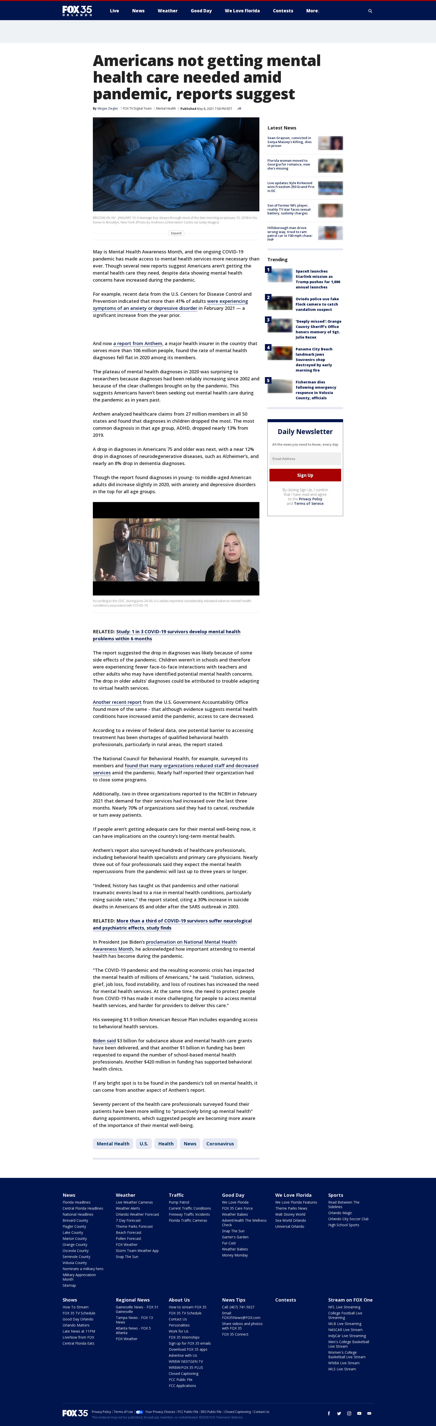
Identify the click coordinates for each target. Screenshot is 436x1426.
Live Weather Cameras (134, 1202)
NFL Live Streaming (344, 1307)
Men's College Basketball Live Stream (348, 1344)
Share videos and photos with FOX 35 (242, 1326)
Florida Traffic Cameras (188, 1220)
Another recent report (117, 702)
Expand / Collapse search (370, 11)
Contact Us (178, 1319)
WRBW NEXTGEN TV (186, 1361)
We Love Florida (235, 1202)
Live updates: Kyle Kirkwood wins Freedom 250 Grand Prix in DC (290, 187)
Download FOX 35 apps (188, 1349)
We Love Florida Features (296, 1202)
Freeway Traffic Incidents (189, 1214)
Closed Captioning (183, 1373)
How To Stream (76, 1307)
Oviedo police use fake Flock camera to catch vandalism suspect (317, 304)
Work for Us (178, 1331)
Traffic (176, 1195)
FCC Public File (181, 1379)
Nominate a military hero (83, 1268)
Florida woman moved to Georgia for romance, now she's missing (288, 164)
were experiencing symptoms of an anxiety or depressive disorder (170, 304)
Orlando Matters (76, 1325)
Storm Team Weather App (137, 1250)
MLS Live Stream (342, 1369)
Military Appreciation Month (79, 1277)
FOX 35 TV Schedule (79, 1313)
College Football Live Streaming (345, 1315)
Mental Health (166, 108)
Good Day (233, 1195)
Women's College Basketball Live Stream (347, 1354)
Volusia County (75, 1262)
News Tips (233, 1300)
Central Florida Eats (78, 1343)
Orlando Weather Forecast (137, 1214)
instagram (349, 1413)
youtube (359, 1413)
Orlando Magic (340, 1212)
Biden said (104, 1041)
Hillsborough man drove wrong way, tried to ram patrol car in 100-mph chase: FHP (289, 233)
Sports (335, 1195)
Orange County (75, 1244)
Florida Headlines (77, 1202)
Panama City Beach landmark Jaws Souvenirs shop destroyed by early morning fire (314, 359)
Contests (285, 1300)
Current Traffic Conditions (190, 1208)
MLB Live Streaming (344, 1323)
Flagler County (74, 1226)
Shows (70, 1300)
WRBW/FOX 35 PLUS (186, 1367)
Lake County (73, 1232)
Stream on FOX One (350, 1300)
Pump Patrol (179, 1202)
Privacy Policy (310, 498)
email (369, 1413)
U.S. (144, 1144)
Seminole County (76, 1256)
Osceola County (76, 1250)
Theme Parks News (291, 1208)
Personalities (179, 1325)
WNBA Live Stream (344, 1363)
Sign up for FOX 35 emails (190, 1343)
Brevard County (75, 1220)
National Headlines (78, 1214)
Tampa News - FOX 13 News (134, 1319)
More (312, 11)
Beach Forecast (129, 1232)
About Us (179, 1300)
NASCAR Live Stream (345, 1329)
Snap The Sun (127, 1256)
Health (166, 1144)
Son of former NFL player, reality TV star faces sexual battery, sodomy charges (289, 209)
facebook (329, 1413)
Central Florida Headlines (83, 1208)
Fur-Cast (229, 1243)
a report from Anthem (137, 343)
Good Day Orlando (78, 1319)
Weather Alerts (128, 1208)
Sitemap (69, 1285)
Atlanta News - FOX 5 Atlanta (133, 1330)
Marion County (75, 1238)
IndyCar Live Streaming (347, 1335)
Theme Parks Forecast (134, 1226)
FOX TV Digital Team (137, 108)
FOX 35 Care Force (237, 1208)
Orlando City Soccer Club (348, 1218)
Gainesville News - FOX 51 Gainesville (137, 1309)
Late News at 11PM (79, 1331)
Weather (125, 1195)
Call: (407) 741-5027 (238, 1307)
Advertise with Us (183, 1355)
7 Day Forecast (128, 1220)
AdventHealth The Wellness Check (244, 1222)
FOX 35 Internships (184, 1337)
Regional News (133, 1300)
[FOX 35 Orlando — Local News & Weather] (79, 11)
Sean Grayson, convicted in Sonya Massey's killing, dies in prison (289, 142)
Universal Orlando (289, 1226)
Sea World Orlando (290, 1220)
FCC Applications (182, 1385)
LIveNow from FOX (78, 1337)
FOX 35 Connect (235, 1334)
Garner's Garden (235, 1237)
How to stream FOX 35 (187, 1307)
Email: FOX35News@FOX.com (241, 1315)
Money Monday (235, 1255)
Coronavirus (220, 1144)
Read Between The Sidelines (344, 1204)
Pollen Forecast (128, 1238)
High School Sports (343, 1224)
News (190, 1144)
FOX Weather (127, 1244)
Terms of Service (308, 503)
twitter (339, 1413)
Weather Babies (235, 1214)
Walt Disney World (290, 1214)
